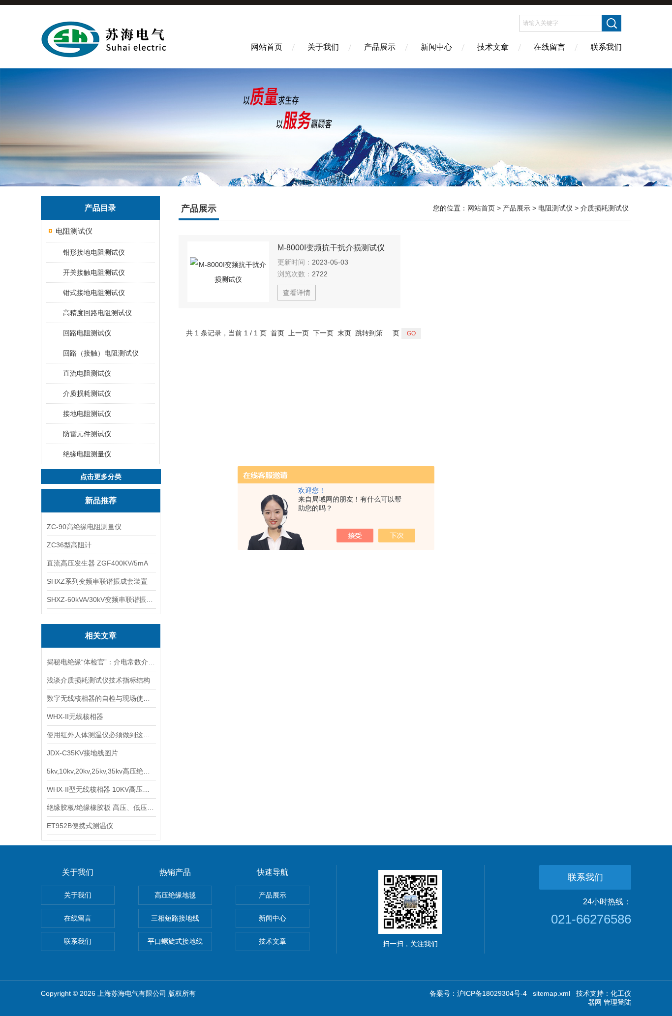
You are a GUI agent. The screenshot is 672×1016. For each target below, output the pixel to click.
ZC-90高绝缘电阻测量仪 (84, 527)
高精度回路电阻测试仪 (97, 313)
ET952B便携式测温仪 (80, 826)
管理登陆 (617, 1002)
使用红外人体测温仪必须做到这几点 (101, 735)
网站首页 (266, 47)
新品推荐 (101, 500)
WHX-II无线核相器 (75, 716)
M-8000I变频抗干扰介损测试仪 (331, 247)
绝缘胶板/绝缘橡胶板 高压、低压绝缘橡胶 (101, 807)
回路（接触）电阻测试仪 (101, 353)
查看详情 (296, 293)
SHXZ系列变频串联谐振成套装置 (97, 581)
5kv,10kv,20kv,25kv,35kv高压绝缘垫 (101, 771)
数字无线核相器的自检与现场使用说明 (101, 698)
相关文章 (101, 635)
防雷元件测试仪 (87, 434)
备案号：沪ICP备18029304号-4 (478, 993)
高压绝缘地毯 (175, 895)
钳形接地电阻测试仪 (94, 252)
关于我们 (323, 47)
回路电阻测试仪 (87, 333)
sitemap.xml (551, 993)
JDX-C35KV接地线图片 (82, 753)
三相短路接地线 (175, 918)
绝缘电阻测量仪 (87, 454)
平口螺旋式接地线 (175, 941)
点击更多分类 (101, 476)
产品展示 (380, 47)
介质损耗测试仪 (87, 393)
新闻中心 (436, 47)
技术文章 (493, 47)
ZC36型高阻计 (69, 545)
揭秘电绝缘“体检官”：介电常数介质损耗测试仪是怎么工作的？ (101, 662)
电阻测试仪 (74, 231)
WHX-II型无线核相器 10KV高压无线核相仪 (101, 789)
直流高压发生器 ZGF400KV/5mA (97, 563)
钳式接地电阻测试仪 (94, 293)
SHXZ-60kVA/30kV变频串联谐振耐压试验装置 (101, 599)
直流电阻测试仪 (87, 373)
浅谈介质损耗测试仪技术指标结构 (98, 680)
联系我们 (606, 47)
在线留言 (549, 47)
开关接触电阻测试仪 (94, 272)
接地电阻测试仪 (87, 414)
